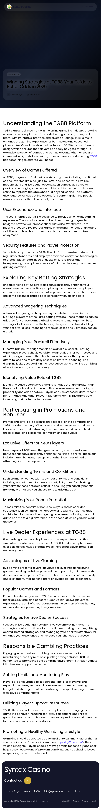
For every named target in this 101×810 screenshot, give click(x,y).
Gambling (13, 74)
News (27, 791)
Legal (93, 801)
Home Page (12, 791)
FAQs (37, 791)
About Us (66, 801)
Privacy (76, 801)
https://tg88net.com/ (70, 742)
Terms (85, 801)
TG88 (93, 156)
